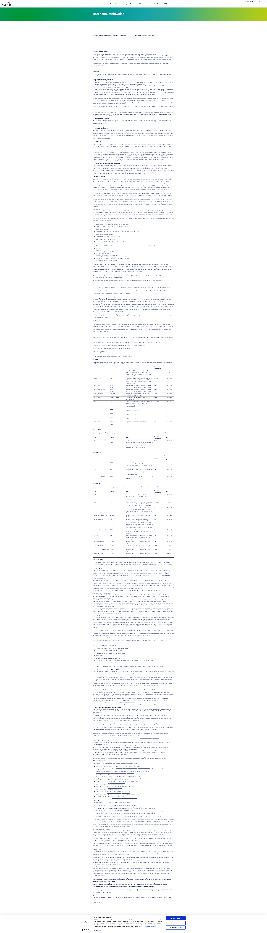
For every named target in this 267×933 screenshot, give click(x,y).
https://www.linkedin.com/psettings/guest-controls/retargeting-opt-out (118, 794)
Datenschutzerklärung (120, 590)
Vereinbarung (96, 578)
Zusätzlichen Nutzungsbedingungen (144, 590)
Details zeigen (97, 930)
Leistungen (122, 3)
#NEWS (165, 3)
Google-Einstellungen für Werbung (163, 609)
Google (111, 370)
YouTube (112, 515)
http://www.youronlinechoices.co (133, 776)
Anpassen (174, 922)
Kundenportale (248, 1)
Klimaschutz (133, 3)
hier (124, 160)
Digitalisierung (142, 3)
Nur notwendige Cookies (176, 927)
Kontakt (260, 1)
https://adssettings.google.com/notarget (129, 735)
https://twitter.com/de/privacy (115, 788)
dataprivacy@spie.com (124, 75)
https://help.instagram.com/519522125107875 (118, 779)
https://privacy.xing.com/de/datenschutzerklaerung (124, 798)
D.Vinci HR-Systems (114, 397)
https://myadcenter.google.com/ (127, 702)
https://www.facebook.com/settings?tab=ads (112, 776)
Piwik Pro (112, 476)
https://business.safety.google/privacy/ (149, 704)
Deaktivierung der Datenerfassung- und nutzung (106, 283)
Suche (255, 1)
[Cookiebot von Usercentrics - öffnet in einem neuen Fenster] (85, 930)
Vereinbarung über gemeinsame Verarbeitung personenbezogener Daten (133, 768)
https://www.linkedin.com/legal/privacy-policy (118, 793)
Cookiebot (124, 356)
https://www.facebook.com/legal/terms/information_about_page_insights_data (115, 773)
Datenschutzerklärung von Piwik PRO (123, 293)
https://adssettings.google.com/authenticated (112, 784)
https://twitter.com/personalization (109, 789)
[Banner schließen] (188, 916)
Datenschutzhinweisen (150, 926)
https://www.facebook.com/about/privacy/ (118, 774)
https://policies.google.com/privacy (116, 783)
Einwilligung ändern (97, 352)
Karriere (151, 3)
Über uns (112, 3)
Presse (159, 3)
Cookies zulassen (175, 918)
